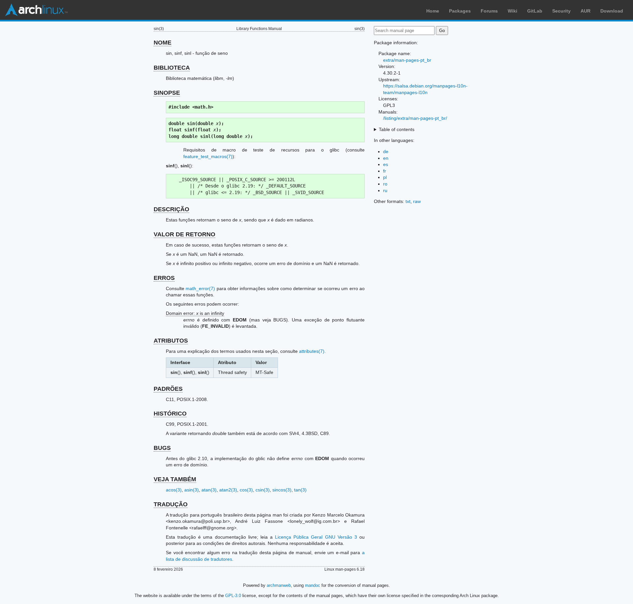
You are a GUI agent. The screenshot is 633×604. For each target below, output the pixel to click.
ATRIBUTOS (171, 340)
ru (385, 190)
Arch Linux (36, 10)
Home (432, 11)
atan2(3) (228, 489)
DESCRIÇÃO (171, 209)
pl (385, 177)
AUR (585, 11)
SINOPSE (167, 92)
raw (417, 201)
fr (384, 171)
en (385, 158)
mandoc (312, 585)
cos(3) (246, 489)
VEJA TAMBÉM (175, 479)
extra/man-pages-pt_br (407, 60)
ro (385, 183)
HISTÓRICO (170, 413)
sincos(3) (281, 489)
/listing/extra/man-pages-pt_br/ (415, 118)
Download (611, 11)
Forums (489, 11)
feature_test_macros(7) (207, 156)
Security (561, 11)
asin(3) (191, 489)
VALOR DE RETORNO (184, 234)
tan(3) (300, 489)
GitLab (534, 11)
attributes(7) (311, 351)
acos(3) (174, 489)
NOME (162, 42)
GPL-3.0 (233, 595)
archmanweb (279, 585)
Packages (460, 11)
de (385, 151)
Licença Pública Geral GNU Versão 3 (316, 537)
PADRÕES (168, 389)
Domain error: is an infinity (195, 313)
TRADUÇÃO (171, 504)
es (385, 164)
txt (408, 201)
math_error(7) (200, 288)
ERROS (164, 278)
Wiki (512, 11)
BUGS (162, 448)
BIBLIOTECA (172, 67)
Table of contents (396, 129)
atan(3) (209, 489)
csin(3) (263, 489)
